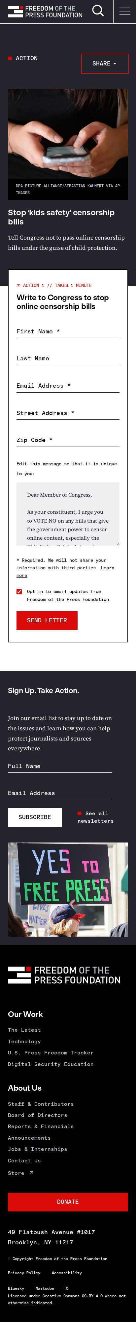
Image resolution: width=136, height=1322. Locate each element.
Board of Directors (37, 1115)
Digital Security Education (51, 1064)
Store (16, 1173)
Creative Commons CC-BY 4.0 (73, 1296)
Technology (24, 1041)
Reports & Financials (41, 1126)
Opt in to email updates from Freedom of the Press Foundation (68, 595)
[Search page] (98, 15)
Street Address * (46, 413)
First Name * (38, 331)
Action (27, 58)
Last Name (33, 358)
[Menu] (124, 11)
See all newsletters (96, 817)
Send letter (47, 620)
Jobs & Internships (37, 1149)
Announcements (29, 1138)
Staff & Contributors (41, 1104)
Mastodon (45, 1288)
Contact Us (24, 1160)
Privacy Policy (24, 1273)
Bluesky (16, 1288)
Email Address (31, 793)
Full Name (24, 766)
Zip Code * (35, 440)
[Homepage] (45, 11)
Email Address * (44, 385)
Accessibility (67, 1273)
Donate (68, 1201)
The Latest (24, 1030)
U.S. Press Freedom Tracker (51, 1053)
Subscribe (34, 817)
